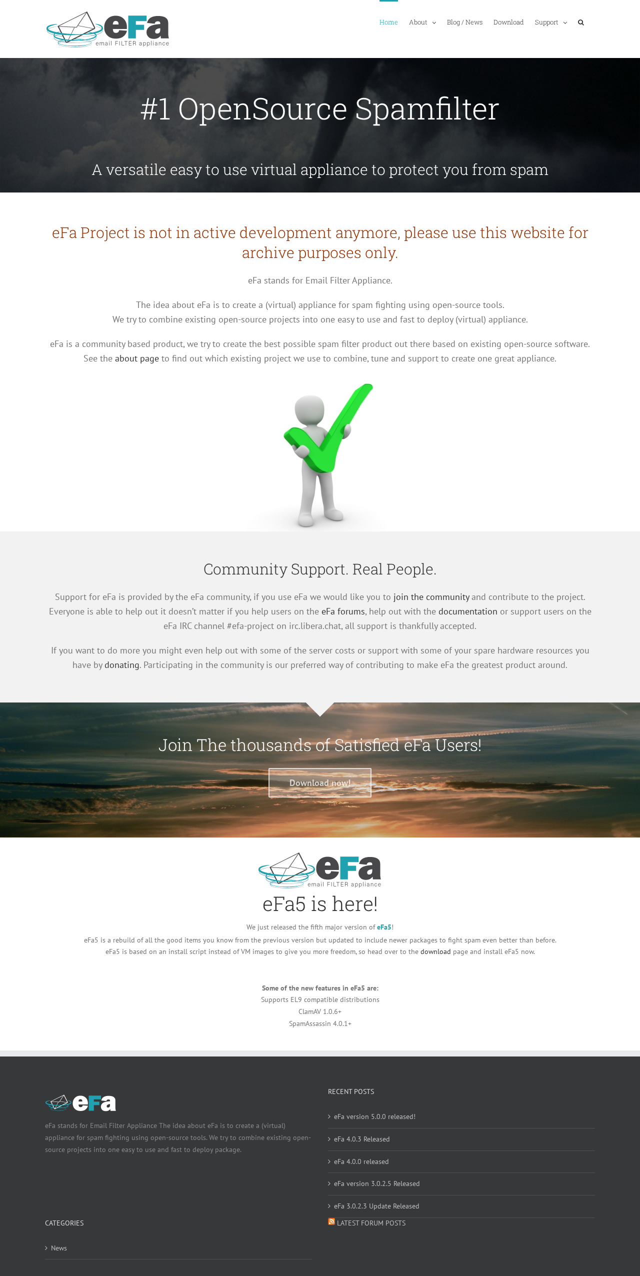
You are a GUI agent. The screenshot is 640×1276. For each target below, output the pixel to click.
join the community (431, 596)
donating (122, 664)
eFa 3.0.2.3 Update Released (377, 1206)
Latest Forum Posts (371, 1223)
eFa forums (343, 611)
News (59, 1248)
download (435, 951)
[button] (581, 21)
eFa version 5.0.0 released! (375, 1116)
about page (137, 358)
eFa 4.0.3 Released (362, 1139)
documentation (468, 611)
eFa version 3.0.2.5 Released (377, 1183)
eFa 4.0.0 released (361, 1161)
